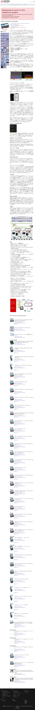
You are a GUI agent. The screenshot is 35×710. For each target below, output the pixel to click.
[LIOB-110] (12, 407)
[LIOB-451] (12, 469)
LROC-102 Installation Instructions (16, 25)
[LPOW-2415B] (12, 548)
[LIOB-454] (12, 492)
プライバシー (13, 706)
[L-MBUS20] (12, 565)
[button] (29, 1)
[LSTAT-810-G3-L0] (12, 633)
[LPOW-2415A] (12, 539)
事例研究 (13, 699)
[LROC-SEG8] (12, 329)
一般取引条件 (4, 706)
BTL (18, 27)
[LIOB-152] (12, 437)
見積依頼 (26, 702)
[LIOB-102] (12, 391)
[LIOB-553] (12, 523)
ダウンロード (13, 28)
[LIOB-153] (12, 445)
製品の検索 (26, 701)
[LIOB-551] (12, 508)
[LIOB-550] (12, 500)
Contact (17, 707)
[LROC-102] (12, 320)
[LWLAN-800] (12, 615)
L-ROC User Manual (14, 26)
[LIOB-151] (12, 430)
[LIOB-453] (12, 484)
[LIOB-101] (12, 383)
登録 (25, 703)
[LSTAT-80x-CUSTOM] (12, 343)
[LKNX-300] (12, 581)
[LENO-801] (12, 598)
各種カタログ (26, 700)
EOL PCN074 (18, 624)
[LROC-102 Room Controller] (5, 26)
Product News (4, 700)
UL (20, 27)
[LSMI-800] (12, 556)
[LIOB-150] (12, 422)
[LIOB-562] (12, 663)
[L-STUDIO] (12, 335)
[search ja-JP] (32, 1)
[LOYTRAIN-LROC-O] (12, 671)
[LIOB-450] (12, 461)
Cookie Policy (18, 706)
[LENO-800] (12, 589)
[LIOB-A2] (12, 349)
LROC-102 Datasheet (14, 24)
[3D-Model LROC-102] (5, 31)
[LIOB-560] (12, 656)
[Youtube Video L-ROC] (3, 31)
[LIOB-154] (12, 453)
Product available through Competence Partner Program (20, 23)
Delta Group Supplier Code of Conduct (27, 706)
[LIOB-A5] (12, 367)
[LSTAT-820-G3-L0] (12, 641)
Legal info (8, 706)
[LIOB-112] (12, 413)
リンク (24, 699)
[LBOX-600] (12, 623)
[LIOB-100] (12, 375)
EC (15, 27)
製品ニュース (2, 699)
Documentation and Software (20, 322)
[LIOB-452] (12, 476)
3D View (16, 352)
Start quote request (18, 321)
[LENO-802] (12, 606)
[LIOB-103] (12, 399)
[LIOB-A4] (12, 358)
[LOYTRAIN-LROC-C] (12, 680)
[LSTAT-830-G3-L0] (12, 648)
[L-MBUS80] (12, 572)
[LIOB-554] (12, 531)
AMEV (24, 27)
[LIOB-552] (12, 515)
